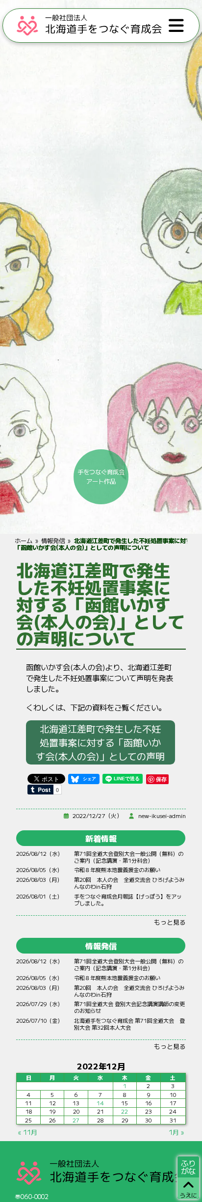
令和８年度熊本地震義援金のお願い (117, 870)
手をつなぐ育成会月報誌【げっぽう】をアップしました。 (128, 899)
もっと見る (170, 922)
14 (100, 1103)
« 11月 (27, 1132)
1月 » (176, 1132)
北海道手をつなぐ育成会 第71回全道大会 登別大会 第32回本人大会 (129, 1023)
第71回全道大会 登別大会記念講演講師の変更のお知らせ (129, 1007)
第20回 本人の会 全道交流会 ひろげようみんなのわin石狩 (129, 882)
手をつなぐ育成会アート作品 (101, 476)
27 (76, 1120)
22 (124, 1111)
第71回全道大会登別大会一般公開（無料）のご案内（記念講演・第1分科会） (128, 856)
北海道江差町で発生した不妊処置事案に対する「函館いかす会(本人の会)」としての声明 (100, 742)
